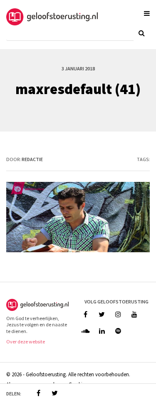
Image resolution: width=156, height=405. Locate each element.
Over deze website (25, 341)
